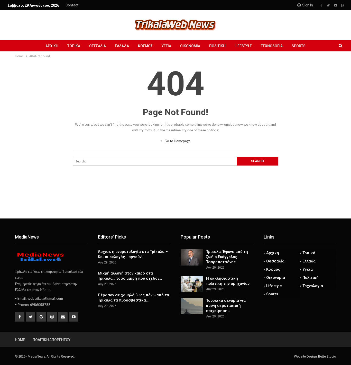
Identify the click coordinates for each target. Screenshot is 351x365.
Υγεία (166, 46)
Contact (72, 5)
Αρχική (51, 46)
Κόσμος (145, 46)
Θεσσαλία (97, 46)
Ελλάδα (122, 46)
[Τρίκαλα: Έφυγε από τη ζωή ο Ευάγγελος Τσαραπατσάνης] (192, 257)
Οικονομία (190, 46)
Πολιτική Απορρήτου (51, 340)
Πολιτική (217, 46)
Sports (299, 46)
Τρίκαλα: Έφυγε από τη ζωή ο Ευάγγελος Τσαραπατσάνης (227, 256)
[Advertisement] (175, 201)
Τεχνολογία (272, 46)
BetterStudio (327, 356)
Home (20, 340)
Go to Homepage (177, 141)
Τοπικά (73, 46)
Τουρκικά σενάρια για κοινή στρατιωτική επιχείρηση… (226, 305)
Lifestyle (243, 46)
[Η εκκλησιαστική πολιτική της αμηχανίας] (192, 284)
